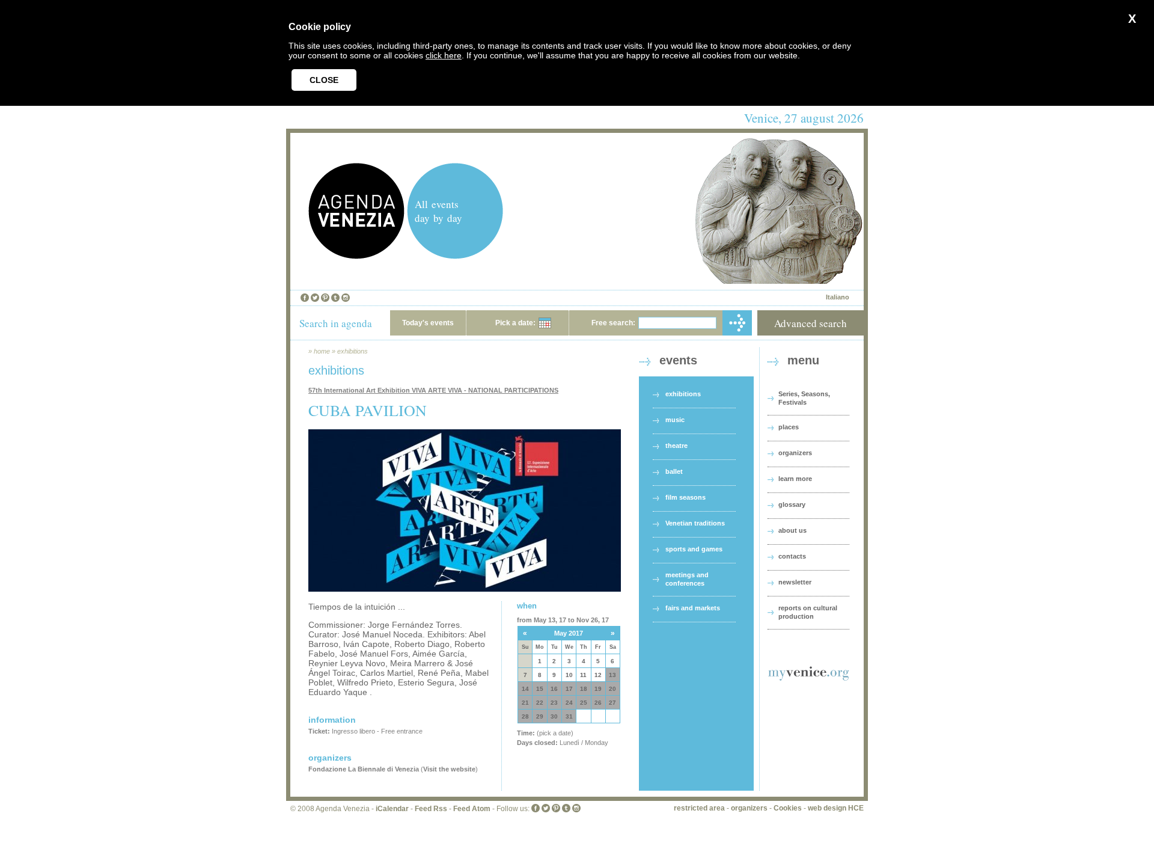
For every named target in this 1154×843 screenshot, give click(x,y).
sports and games (693, 549)
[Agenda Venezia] (356, 256)
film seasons (685, 497)
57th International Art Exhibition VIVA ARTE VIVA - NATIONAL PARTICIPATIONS (433, 390)
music (675, 419)
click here (444, 55)
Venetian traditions (695, 523)
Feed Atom (471, 809)
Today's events (428, 323)
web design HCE (836, 808)
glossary (791, 504)
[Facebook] (305, 297)
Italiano (837, 297)
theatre (676, 445)
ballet (674, 471)
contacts (792, 556)
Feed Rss (431, 809)
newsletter (794, 582)
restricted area (699, 808)
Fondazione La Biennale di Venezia (363, 769)
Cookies (788, 808)
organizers (795, 452)
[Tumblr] (335, 297)
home (322, 351)
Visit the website (449, 769)
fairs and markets (692, 608)
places (788, 427)
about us (792, 530)
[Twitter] (315, 297)
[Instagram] (345, 297)
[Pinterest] (325, 297)
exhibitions (352, 351)
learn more (795, 478)
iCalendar (392, 809)
